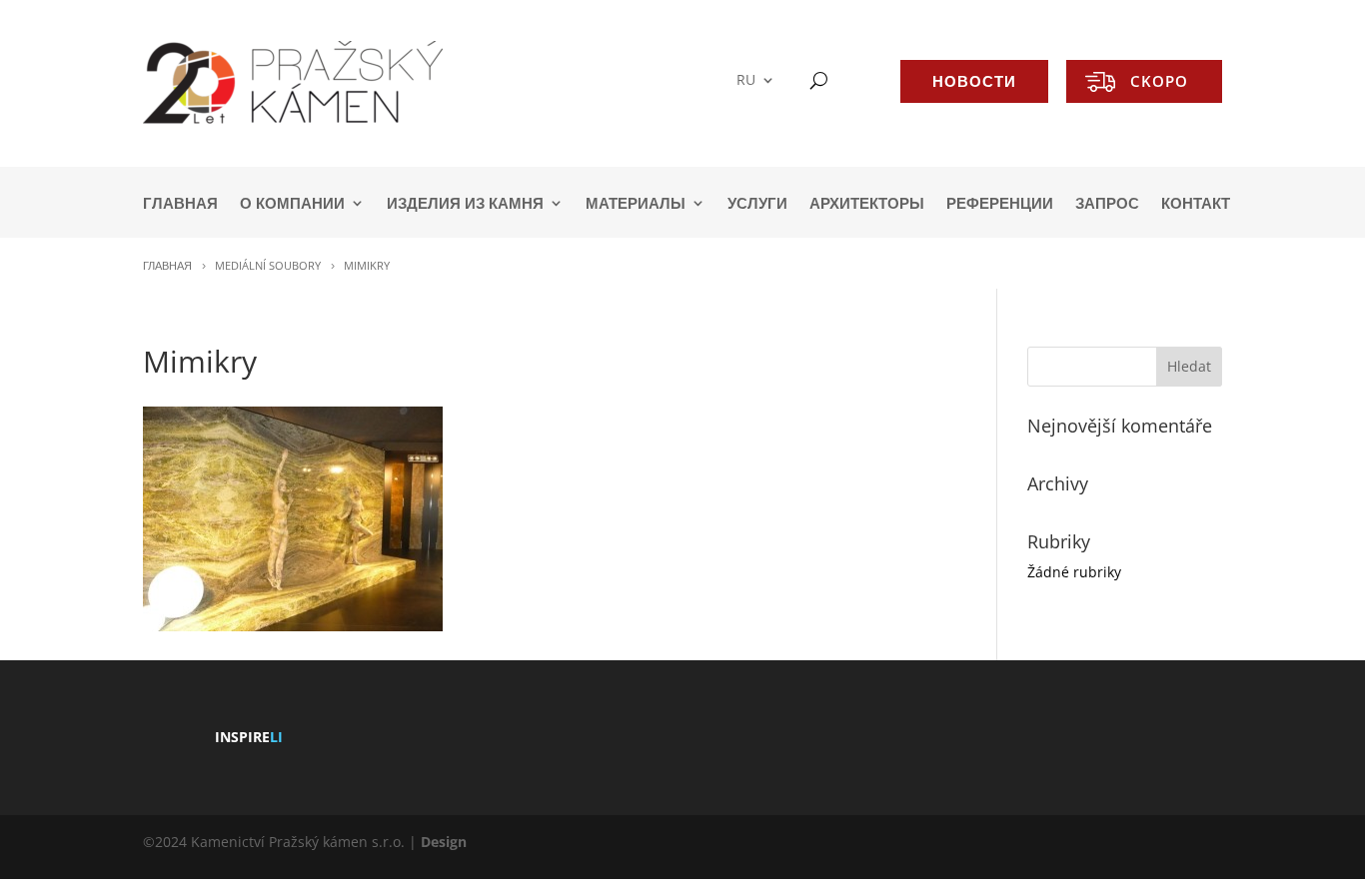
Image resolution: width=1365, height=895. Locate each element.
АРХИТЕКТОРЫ (866, 204)
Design (444, 841)
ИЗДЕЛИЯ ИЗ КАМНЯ (465, 204)
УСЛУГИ (757, 204)
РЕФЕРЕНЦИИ (999, 204)
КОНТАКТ (1195, 204)
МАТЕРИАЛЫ (635, 204)
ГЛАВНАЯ (180, 204)
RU (745, 80)
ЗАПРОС (1107, 204)
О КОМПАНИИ (292, 204)
